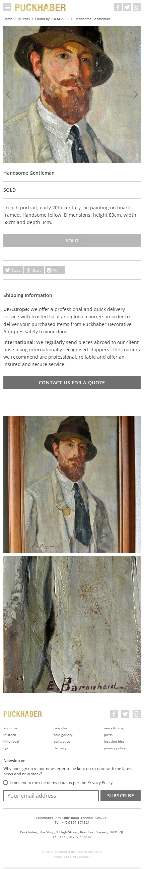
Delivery (60, 748)
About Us (10, 728)
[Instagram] (137, 7)
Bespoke (60, 728)
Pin (55, 270)
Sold (72, 240)
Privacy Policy (115, 748)
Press (108, 734)
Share (37, 270)
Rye (5, 748)
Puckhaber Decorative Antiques (40, 7)
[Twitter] (127, 7)
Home (8, 18)
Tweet (17, 270)
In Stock (24, 18)
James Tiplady (80, 856)
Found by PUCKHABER (52, 18)
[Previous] (8, 95)
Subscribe (120, 795)
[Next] (136, 95)
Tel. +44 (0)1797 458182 (72, 836)
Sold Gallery (63, 734)
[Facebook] (118, 7)
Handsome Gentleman (92, 18)
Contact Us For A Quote (72, 382)
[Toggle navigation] (7, 7)
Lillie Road (11, 741)
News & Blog (114, 728)
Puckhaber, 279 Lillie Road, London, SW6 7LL (72, 817)
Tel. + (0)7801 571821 (72, 822)
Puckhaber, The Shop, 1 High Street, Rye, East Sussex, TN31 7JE (72, 832)
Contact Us (62, 741)
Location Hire (114, 741)
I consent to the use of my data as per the (61, 782)
